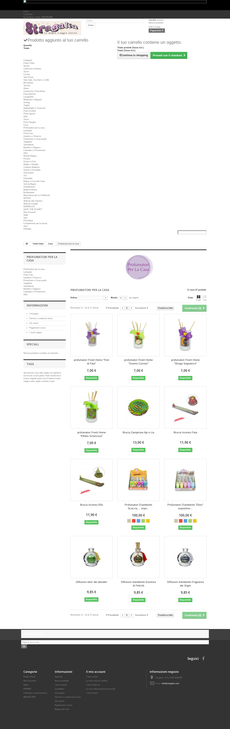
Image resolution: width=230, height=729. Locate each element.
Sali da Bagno (29, 184)
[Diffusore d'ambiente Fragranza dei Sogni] (185, 557)
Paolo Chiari (28, 63)
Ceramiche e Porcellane (34, 91)
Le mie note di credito (96, 681)
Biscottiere (28, 83)
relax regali (36, 381)
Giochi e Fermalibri (32, 170)
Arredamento (29, 187)
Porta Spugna (29, 122)
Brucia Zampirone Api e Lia (138, 432)
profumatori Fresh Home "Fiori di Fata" (91, 361)
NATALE (27, 198)
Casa (25, 125)
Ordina (73, 297)
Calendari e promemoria (35, 693)
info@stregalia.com (170, 683)
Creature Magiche (31, 167)
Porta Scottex (29, 111)
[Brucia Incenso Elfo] (91, 479)
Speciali (33, 344)
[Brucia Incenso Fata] (185, 407)
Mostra (114, 297)
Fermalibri (27, 178)
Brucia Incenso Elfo (91, 504)
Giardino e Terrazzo (32, 136)
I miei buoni (92, 693)
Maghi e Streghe (30, 164)
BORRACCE (29, 206)
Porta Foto (28, 133)
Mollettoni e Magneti (32, 99)
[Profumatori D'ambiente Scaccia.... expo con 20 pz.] (138, 479)
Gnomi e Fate (29, 161)
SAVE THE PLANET (32, 209)
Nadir (25, 215)
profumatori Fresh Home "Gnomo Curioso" (138, 361)
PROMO (27, 229)
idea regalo (44, 373)
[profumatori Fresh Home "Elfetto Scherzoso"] (91, 407)
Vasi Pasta (28, 77)
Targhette (27, 142)
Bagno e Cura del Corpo (34, 181)
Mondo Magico (30, 156)
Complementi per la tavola (35, 223)
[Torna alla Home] (27, 244)
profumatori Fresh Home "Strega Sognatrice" (185, 361)
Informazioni (37, 305)
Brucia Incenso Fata (185, 432)
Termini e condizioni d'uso (41, 318)
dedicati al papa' (30, 204)
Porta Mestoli (29, 94)
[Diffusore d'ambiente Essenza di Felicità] (138, 557)
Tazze (26, 71)
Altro (25, 116)
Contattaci (28, 14)
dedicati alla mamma (32, 201)
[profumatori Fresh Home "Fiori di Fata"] (91, 335)
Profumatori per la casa (34, 128)
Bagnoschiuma (30, 189)
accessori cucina (31, 375)
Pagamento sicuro (37, 328)
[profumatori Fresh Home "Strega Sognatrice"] (185, 335)
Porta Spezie (29, 114)
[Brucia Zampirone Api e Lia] (138, 407)
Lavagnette (28, 97)
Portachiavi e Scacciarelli (34, 139)
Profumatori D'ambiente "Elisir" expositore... (185, 506)
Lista (205, 300)
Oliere (26, 88)
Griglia (198, 300)
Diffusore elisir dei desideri (91, 582)
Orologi (26, 102)
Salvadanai (28, 144)
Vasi (25, 218)
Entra (25, 11)
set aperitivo (55, 373)
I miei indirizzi (93, 685)
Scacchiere (28, 173)
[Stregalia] (52, 28)
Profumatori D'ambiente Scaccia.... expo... (138, 506)
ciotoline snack (48, 381)
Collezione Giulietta (32, 69)
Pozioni (26, 159)
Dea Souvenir (29, 212)
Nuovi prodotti (62, 681)
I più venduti (61, 685)
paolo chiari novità (47, 375)
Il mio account (95, 672)
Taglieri (26, 105)
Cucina (26, 74)
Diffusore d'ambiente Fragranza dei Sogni (185, 584)
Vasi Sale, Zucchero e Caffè (36, 80)
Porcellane (28, 220)
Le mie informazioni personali (100, 689)
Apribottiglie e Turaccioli (34, 108)
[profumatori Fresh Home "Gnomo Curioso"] (138, 335)
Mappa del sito (62, 709)
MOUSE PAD (29, 697)
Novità (26, 66)
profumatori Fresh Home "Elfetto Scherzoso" (91, 434)
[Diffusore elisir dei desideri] (91, 557)
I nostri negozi (35, 332)
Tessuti (26, 85)
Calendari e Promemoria (34, 150)
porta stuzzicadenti (46, 378)
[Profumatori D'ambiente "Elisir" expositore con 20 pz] (185, 479)
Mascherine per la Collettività (36, 195)
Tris (25, 175)
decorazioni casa (31, 373)
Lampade (27, 130)
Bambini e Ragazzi (32, 147)
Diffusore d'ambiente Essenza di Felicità (138, 584)
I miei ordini (92, 677)
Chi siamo (33, 323)
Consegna (33, 314)
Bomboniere (28, 192)
